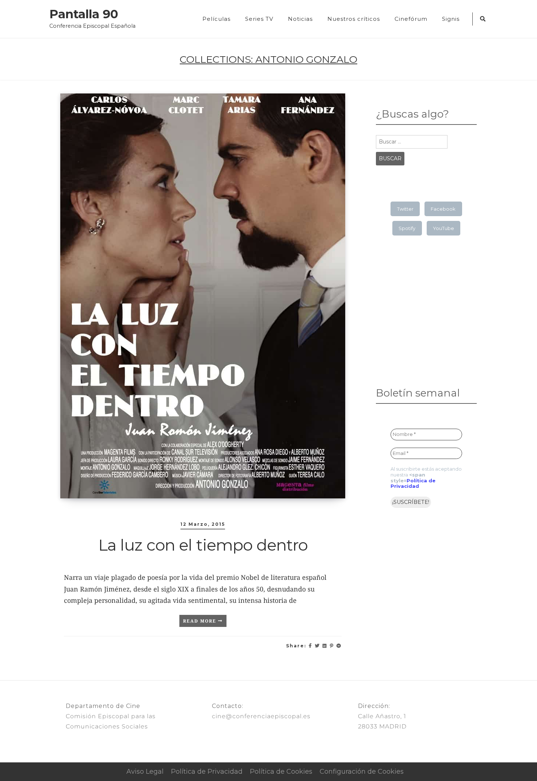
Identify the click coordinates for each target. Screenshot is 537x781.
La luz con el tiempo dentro (203, 545)
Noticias (300, 18)
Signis (451, 18)
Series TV (259, 18)
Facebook (443, 209)
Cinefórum (411, 18)
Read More (200, 621)
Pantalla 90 (83, 14)
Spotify (407, 228)
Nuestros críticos (353, 18)
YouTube (443, 228)
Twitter (405, 209)
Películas (216, 18)
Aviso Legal (145, 771)
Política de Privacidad (413, 483)
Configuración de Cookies (362, 771)
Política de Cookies (281, 771)
